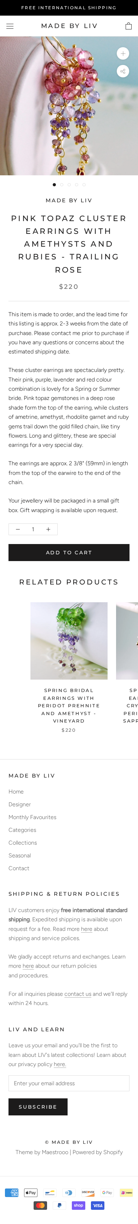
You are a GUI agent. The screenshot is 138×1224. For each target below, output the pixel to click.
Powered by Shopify (98, 1152)
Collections (22, 842)
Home (16, 791)
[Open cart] (129, 26)
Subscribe (38, 1107)
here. (60, 1064)
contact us (77, 993)
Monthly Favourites (32, 817)
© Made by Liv (69, 1142)
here (86, 929)
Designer (19, 804)
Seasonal (19, 855)
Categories (22, 830)
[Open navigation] (9, 26)
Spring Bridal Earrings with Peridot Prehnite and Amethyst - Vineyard (69, 705)
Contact (18, 868)
